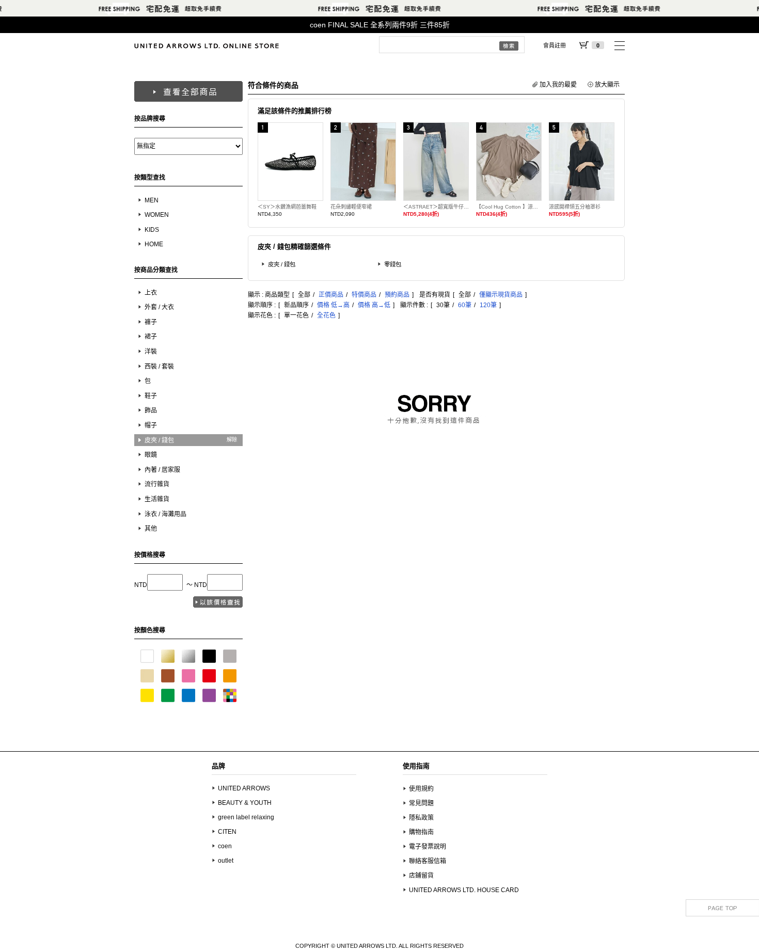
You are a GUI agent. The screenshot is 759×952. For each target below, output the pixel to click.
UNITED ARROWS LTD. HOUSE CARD (464, 890)
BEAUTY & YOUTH (245, 802)
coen (225, 846)
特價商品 (364, 294)
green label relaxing (246, 817)
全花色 (326, 315)
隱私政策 (421, 817)
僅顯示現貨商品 (501, 294)
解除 (232, 439)
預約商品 (397, 294)
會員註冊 (554, 45)
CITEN (227, 831)
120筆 (488, 305)
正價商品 (331, 294)
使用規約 (421, 788)
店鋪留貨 (421, 875)
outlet (225, 860)
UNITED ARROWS (244, 788)
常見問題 (421, 803)
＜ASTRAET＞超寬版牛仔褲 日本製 (436, 207)
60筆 (464, 305)
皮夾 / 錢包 (281, 264)
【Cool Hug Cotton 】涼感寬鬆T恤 (509, 207)
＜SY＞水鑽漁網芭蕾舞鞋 (287, 207)
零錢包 (392, 264)
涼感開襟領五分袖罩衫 (574, 207)
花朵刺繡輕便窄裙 (351, 207)
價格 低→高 (333, 305)
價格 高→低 (374, 305)
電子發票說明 (427, 846)
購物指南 (421, 832)
